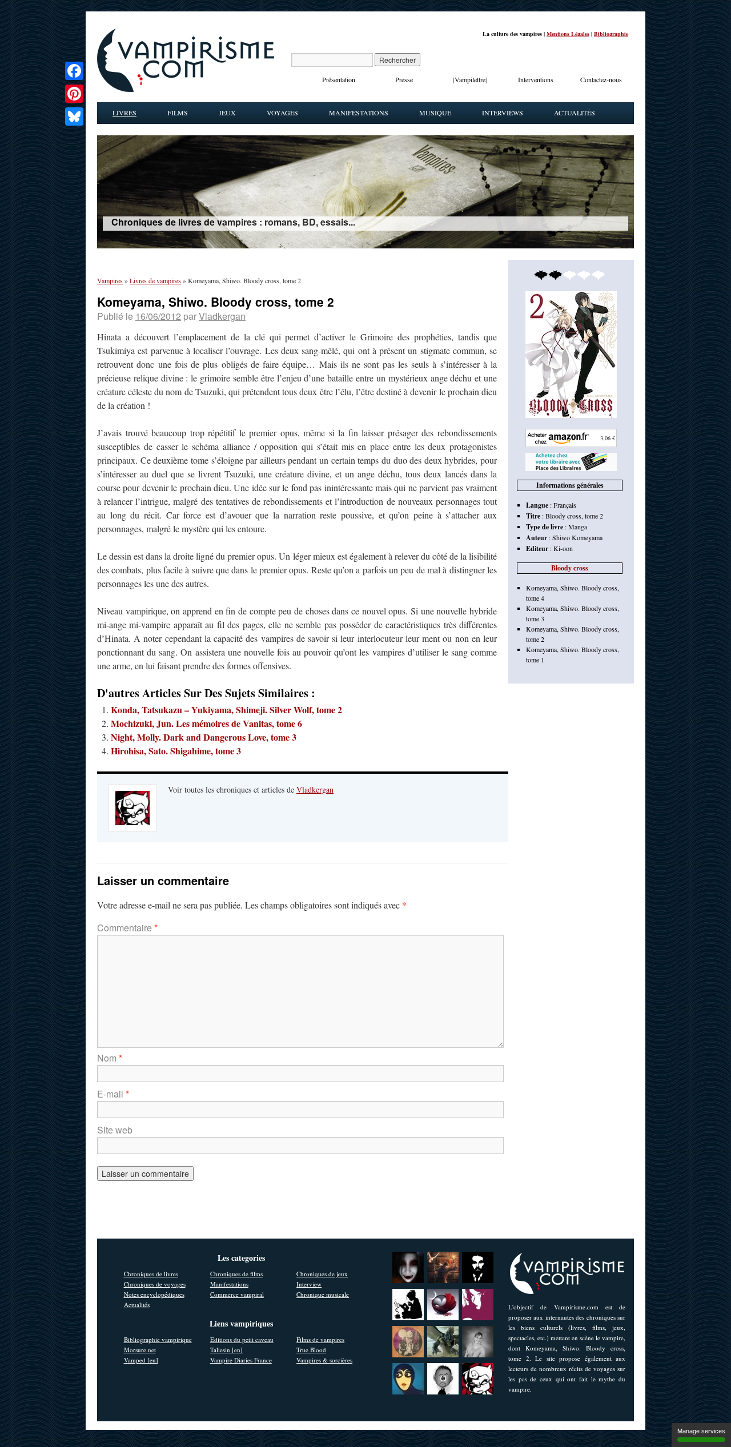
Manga (577, 526)
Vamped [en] (141, 1360)
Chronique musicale (322, 1294)
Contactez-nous (601, 79)
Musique (435, 112)
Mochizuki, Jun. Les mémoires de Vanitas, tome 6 (206, 723)
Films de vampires (320, 1339)
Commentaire (127, 927)
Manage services (701, 1431)
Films (177, 112)
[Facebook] (74, 70)
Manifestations (358, 112)
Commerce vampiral (237, 1294)
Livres (124, 112)
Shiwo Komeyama (577, 537)
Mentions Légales (568, 34)
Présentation (338, 79)
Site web (114, 1129)
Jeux (227, 112)
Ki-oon (563, 548)
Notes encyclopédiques (154, 1294)
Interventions (535, 79)
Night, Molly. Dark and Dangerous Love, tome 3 (203, 736)
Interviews (502, 112)
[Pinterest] (74, 93)
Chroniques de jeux (322, 1273)
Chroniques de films (236, 1273)
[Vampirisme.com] (185, 89)
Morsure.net (140, 1349)
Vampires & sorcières (324, 1360)
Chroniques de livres (151, 1273)
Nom (109, 1057)
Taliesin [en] (226, 1349)
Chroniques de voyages (155, 1284)
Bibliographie (611, 34)
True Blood (311, 1349)
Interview (309, 1284)
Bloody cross (569, 568)
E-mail (113, 1093)
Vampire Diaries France (241, 1360)
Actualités (574, 112)
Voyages (282, 112)
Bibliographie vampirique (158, 1339)
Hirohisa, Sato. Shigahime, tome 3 (176, 750)
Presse (404, 79)
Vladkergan (222, 316)
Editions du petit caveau (242, 1339)
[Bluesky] (74, 116)
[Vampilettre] (470, 79)
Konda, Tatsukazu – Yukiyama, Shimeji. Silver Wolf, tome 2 (226, 709)
